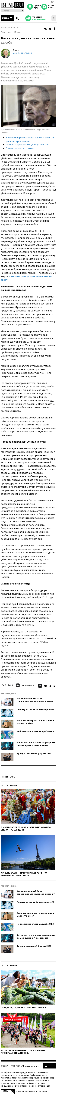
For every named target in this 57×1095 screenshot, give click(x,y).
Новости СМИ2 (8, 776)
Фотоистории (9, 785)
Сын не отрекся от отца (20, 148)
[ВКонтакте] (45, 29)
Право (17, 32)
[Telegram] (50, 29)
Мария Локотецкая (22, 52)
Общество (6, 32)
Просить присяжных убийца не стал (27, 144)
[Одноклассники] (54, 29)
